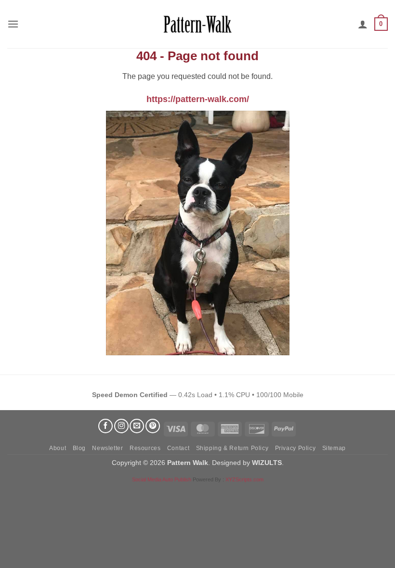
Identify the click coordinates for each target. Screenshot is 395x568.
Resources (145, 448)
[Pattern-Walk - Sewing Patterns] (197, 24)
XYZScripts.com (244, 479)
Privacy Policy (295, 448)
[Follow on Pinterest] (152, 426)
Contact (178, 448)
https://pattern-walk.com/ (197, 99)
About (57, 448)
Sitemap (334, 448)
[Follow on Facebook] (105, 426)
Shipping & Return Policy (232, 448)
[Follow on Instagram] (121, 426)
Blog (79, 448)
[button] (13, 24)
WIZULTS (267, 462)
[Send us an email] (137, 426)
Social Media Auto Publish (161, 479)
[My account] (363, 24)
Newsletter (107, 448)
